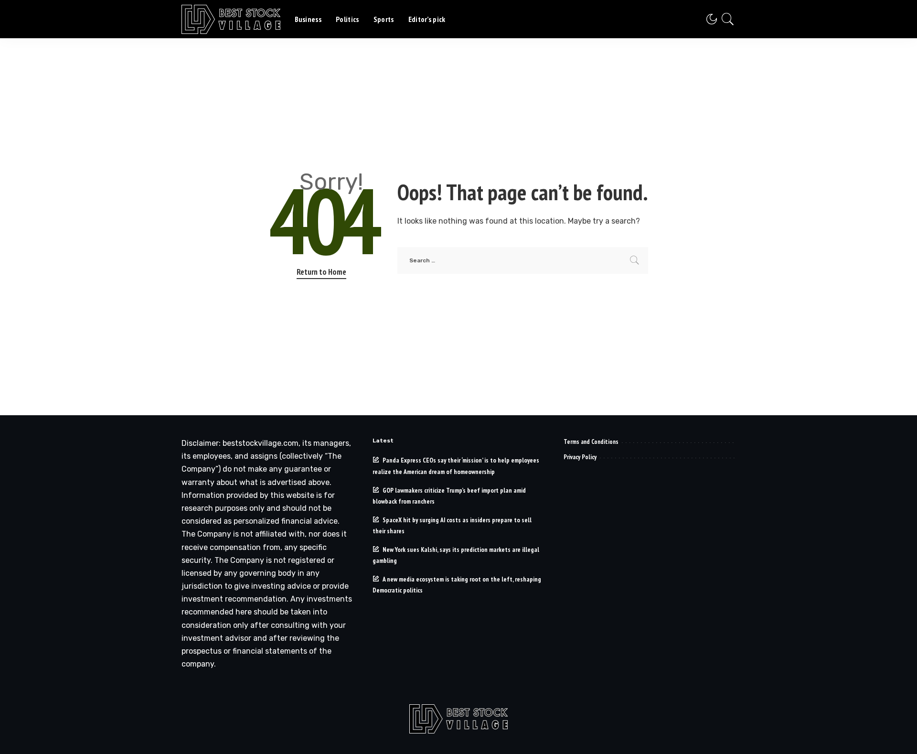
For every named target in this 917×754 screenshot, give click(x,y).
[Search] (728, 19)
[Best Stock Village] (230, 19)
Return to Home (321, 272)
